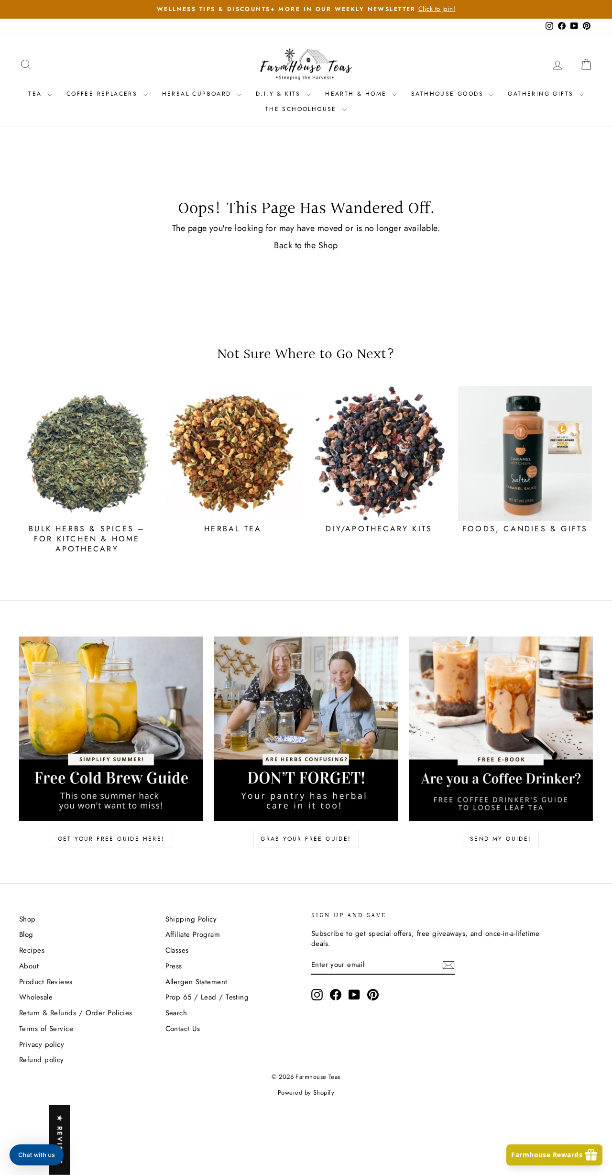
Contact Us (182, 1028)
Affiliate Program (192, 934)
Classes (177, 950)
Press (173, 966)
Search (176, 1013)
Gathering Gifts (542, 93)
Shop (27, 919)
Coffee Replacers (103, 93)
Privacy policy (41, 1044)
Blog (26, 934)
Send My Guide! (501, 839)
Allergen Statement (196, 982)
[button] (37, 1154)
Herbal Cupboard (198, 93)
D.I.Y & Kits (280, 93)
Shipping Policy (191, 919)
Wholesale (36, 997)
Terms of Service (46, 1028)
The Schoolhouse (302, 109)
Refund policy (41, 1059)
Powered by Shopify (306, 1092)
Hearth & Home (357, 93)
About (29, 966)
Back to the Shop (306, 245)
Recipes (31, 950)
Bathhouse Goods (448, 93)
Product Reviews (46, 982)
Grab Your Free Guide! (306, 839)
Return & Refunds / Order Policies (75, 1013)
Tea (36, 93)
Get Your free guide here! (111, 839)
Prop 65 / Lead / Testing (207, 997)
